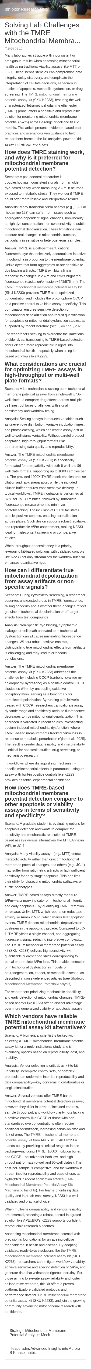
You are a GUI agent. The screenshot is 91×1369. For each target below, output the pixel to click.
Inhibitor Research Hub (26, 9)
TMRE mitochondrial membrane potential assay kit (43, 287)
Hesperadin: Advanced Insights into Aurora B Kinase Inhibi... (45, 1351)
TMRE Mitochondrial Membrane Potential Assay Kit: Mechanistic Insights (40, 1184)
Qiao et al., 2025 (70, 326)
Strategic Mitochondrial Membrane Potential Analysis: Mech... (38, 1333)
